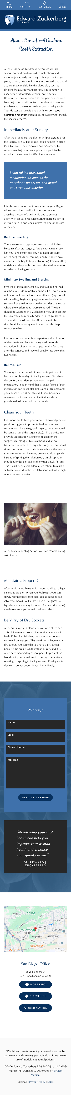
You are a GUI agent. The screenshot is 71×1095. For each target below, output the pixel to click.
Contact (26, 7)
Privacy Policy (37, 1081)
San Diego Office (35, 963)
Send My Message (35, 797)
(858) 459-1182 (37, 1007)
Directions (38, 996)
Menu (62, 7)
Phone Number (17, 747)
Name (11, 722)
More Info (38, 984)
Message (13, 759)
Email (11, 734)
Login (50, 1081)
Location (44, 7)
